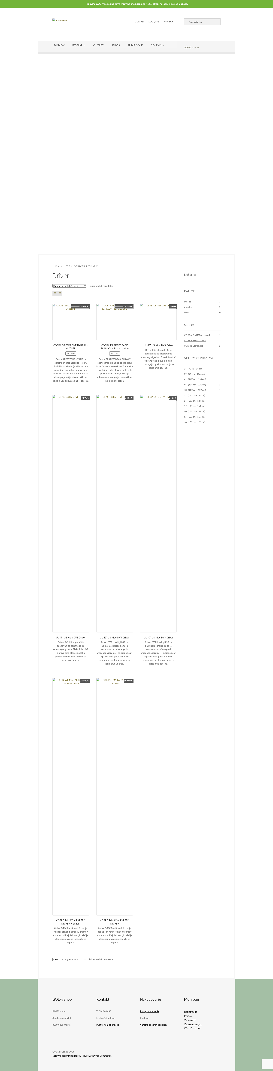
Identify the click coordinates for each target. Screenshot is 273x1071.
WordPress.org (192, 1027)
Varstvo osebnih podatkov (153, 1025)
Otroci (187, 312)
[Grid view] (54, 293)
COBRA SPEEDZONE (195, 340)
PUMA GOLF (135, 45)
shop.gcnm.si (138, 3)
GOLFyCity (157, 45)
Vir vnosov (190, 1019)
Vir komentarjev (193, 1023)
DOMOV (59, 45)
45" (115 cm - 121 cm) (195, 384)
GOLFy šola (153, 21)
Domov (58, 266)
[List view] (59, 293)
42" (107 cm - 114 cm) (195, 379)
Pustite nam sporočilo (107, 1025)
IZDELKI (77, 45)
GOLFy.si (139, 21)
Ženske (188, 306)
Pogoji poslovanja (149, 1011)
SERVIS (116, 45)
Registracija (190, 1011)
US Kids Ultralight (193, 345)
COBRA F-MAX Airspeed (197, 335)
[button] (136, 244)
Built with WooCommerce (97, 1055)
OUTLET (98, 45)
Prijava (188, 1015)
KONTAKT (169, 21)
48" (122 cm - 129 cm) (195, 390)
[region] (136, 155)
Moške (187, 301)
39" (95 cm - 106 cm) (194, 374)
